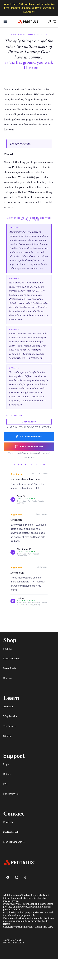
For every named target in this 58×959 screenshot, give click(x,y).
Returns (7, 774)
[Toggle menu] (5, 21)
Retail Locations (11, 658)
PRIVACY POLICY (13, 942)
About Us (8, 706)
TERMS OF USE (12, 939)
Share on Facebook (31, 436)
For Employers (10, 793)
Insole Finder (10, 668)
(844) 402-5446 (11, 832)
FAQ (5, 784)
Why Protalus (10, 716)
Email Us (8, 822)
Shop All (7, 648)
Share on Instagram (31, 446)
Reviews (7, 678)
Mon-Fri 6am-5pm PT (14, 841)
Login (6, 764)
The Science (9, 726)
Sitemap (7, 736)
